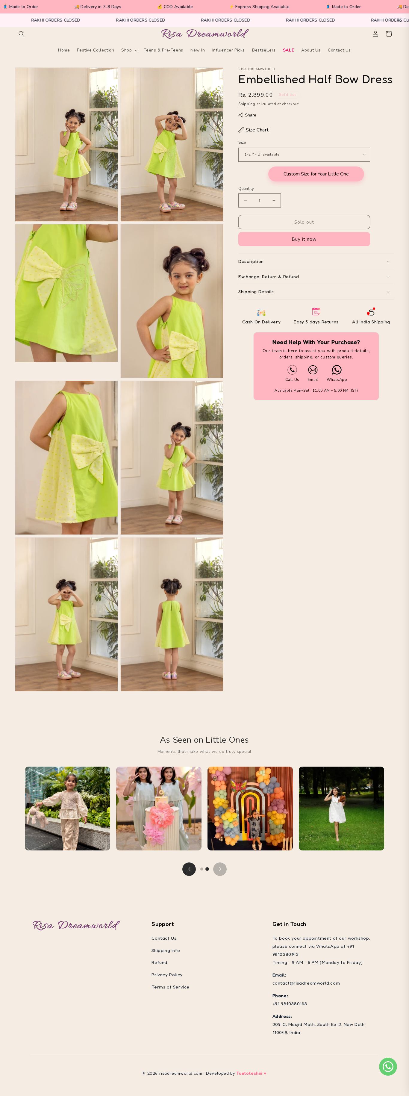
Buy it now (304, 239)
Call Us (292, 379)
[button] (21, 33)
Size (242, 142)
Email (313, 379)
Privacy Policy (167, 974)
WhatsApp (337, 379)
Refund (159, 962)
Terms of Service (171, 987)
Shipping (246, 104)
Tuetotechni (249, 1073)
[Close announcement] (399, 20)
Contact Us (164, 938)
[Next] (220, 869)
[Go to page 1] (202, 869)
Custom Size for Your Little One (316, 174)
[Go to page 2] (207, 869)
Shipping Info (166, 950)
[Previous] (189, 869)
